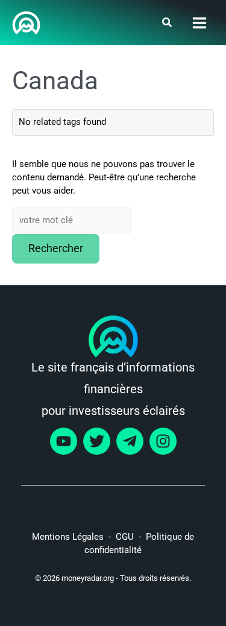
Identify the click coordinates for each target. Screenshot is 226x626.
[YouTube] (63, 441)
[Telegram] (129, 441)
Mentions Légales (68, 536)
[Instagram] (163, 441)
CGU (125, 536)
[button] (167, 23)
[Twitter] (96, 441)
